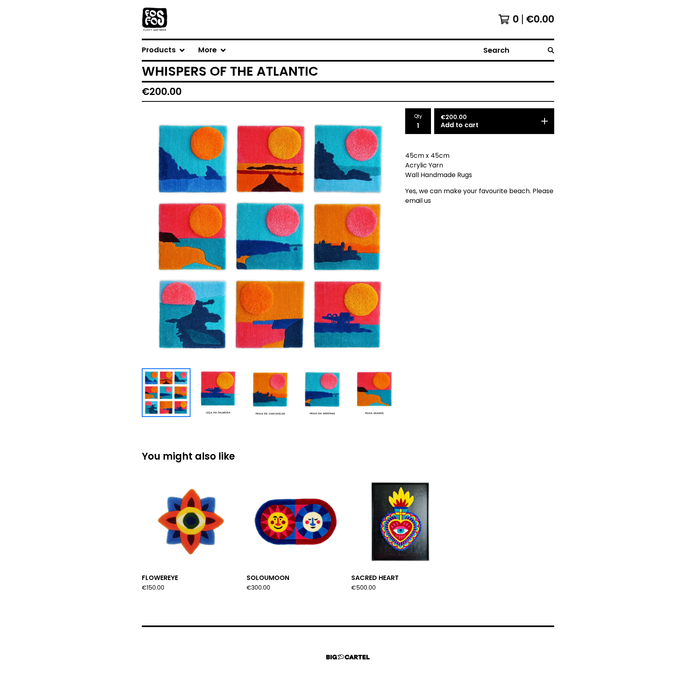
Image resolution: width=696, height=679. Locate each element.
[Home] (155, 19)
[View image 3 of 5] (270, 392)
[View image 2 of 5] (218, 392)
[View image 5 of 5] (374, 392)
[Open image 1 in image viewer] (270, 236)
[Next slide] (387, 236)
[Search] (551, 50)
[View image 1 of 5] (166, 392)
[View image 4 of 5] (322, 392)
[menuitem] (163, 50)
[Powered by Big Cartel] (348, 657)
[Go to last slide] (153, 236)
